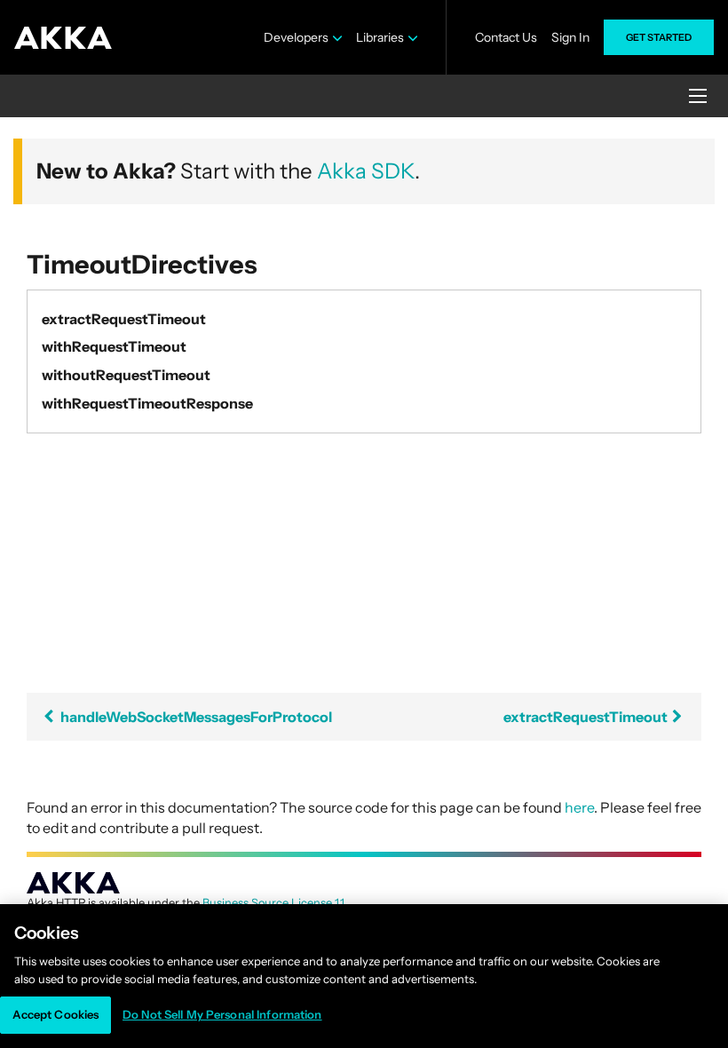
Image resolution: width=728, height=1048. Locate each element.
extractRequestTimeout (124, 319)
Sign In (570, 37)
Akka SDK (366, 171)
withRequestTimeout (114, 346)
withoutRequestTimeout (126, 375)
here (579, 807)
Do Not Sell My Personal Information (222, 1014)
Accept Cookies (55, 1014)
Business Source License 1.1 (273, 902)
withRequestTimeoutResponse (147, 403)
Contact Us (506, 37)
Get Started (659, 37)
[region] (364, 976)
